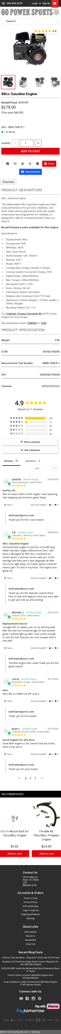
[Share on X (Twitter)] (30, 164)
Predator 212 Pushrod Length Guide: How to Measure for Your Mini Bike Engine (30, 963)
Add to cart (14, 853)
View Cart (30, 944)
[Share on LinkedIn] (37, 164)
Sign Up (46, 3)
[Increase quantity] (38, 143)
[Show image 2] (23, 82)
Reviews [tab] (8, 460)
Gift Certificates (30, 906)
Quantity (6, 143)
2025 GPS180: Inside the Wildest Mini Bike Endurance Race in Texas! (30, 969)
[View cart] (55, 3)
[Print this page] (22, 164)
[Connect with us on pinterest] (39, 998)
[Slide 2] (30, 861)
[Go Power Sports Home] (30, 12)
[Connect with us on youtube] (21, 998)
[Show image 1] (8, 82)
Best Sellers (31, 932)
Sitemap (30, 918)
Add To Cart (30, 151)
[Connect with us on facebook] (27, 998)
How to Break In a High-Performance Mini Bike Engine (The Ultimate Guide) (30, 983)
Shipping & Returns (30, 914)
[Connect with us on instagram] (33, 998)
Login (34, 3)
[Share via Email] (15, 164)
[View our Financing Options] (30, 1011)
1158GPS (32, 323)
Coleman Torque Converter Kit (24, 313)
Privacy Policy (30, 902)
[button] (30, 48)
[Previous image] (6, 48)
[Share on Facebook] (7, 164)
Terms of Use (30, 898)
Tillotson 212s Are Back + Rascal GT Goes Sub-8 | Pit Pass (30, 957)
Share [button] (10, 504)
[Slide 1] (26, 861)
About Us (30, 936)
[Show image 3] (39, 82)
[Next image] (55, 48)
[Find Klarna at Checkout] (30, 1006)
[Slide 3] (35, 861)
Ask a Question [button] (32, 450)
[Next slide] (55, 832)
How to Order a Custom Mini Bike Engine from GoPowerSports (30, 976)
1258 (43, 323)
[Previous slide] (5, 832)
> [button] (42, 778)
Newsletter (30, 940)
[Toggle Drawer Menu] (3, 3)
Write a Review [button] (32, 441)
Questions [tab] (30, 460)
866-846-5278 (14, 3)
